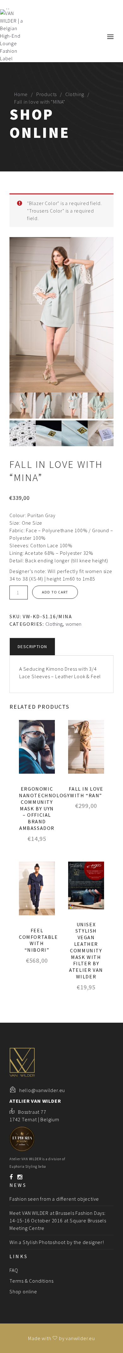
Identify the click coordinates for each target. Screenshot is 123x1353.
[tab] (32, 647)
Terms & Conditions (31, 1281)
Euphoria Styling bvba (27, 1166)
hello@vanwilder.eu (42, 1090)
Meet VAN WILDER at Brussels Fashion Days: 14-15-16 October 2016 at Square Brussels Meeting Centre (57, 1220)
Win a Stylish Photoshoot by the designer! (56, 1242)
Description (32, 646)
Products (46, 94)
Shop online (23, 1291)
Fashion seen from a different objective (54, 1199)
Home (21, 94)
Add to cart (55, 592)
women (73, 624)
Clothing (74, 94)
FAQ (13, 1270)
